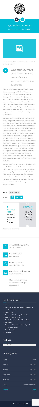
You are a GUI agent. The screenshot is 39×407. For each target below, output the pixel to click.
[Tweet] (21, 197)
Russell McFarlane (26, 62)
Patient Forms (9, 312)
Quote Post (14, 192)
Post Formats (9, 64)
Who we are (8, 322)
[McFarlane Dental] (19, 8)
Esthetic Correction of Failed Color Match (17, 320)
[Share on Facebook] (12, 197)
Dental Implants (9, 330)
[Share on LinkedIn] (17, 197)
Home (10, 29)
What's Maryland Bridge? (12, 317)
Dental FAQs (8, 332)
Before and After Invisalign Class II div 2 (16, 315)
